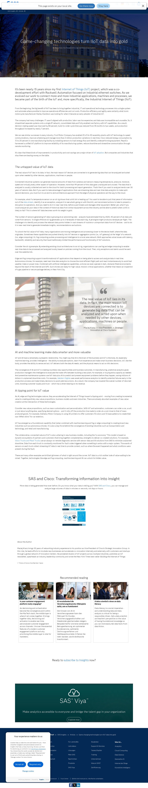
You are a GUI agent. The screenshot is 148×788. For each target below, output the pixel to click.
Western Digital (63, 378)
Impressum (53, 778)
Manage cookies (28, 771)
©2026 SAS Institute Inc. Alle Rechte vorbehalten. (87, 778)
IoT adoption (99, 153)
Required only (35, 764)
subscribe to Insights (76, 660)
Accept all (19, 764)
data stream (28, 202)
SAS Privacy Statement (38, 749)
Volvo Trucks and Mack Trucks (27, 441)
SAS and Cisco (105, 486)
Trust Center (64, 778)
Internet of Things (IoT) (76, 89)
